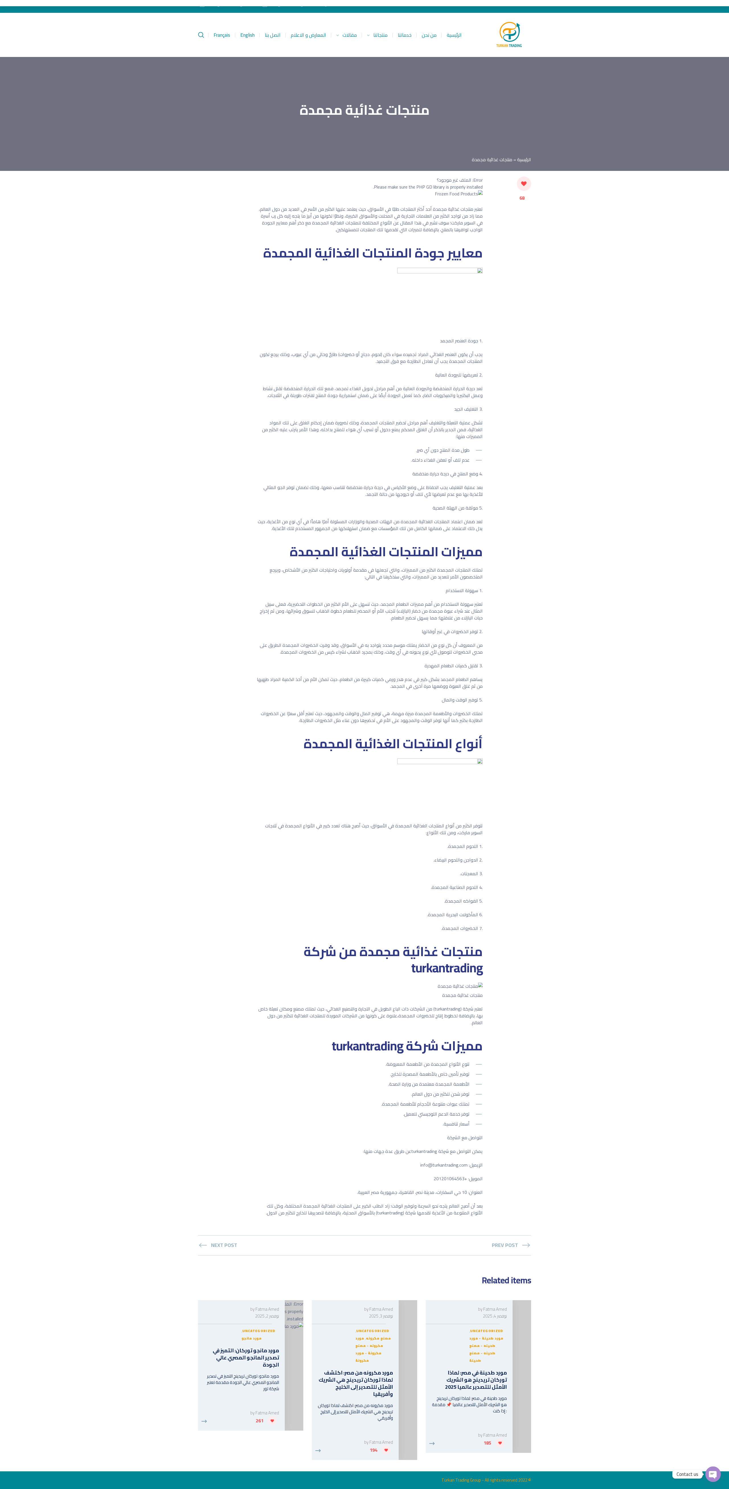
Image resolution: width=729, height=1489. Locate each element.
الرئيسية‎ (454, 35)
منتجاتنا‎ (380, 35)
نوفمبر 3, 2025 (381, 1316)
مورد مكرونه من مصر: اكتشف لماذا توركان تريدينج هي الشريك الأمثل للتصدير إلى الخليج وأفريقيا (356, 1383)
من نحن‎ (429, 35)
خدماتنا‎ (404, 35)
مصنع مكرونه (378, 1338)
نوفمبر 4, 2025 (495, 1316)
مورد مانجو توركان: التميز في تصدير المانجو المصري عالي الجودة (246, 1357)
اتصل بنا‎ (272, 35)
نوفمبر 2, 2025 (267, 1316)
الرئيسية (524, 159)
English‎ (247, 35)
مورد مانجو (251, 1338)
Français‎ (222, 35)
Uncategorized (486, 1331)
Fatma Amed (495, 1309)
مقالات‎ (350, 35)
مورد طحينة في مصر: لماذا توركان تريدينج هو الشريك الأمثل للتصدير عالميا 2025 (476, 1380)
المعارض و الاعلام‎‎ (308, 35)
